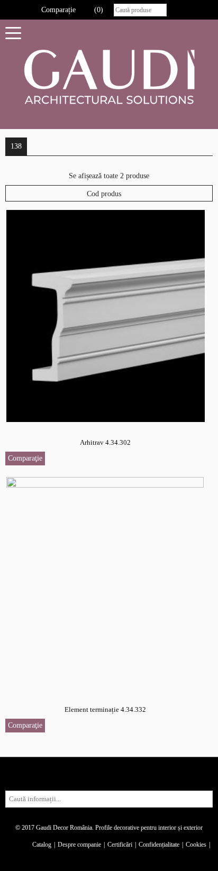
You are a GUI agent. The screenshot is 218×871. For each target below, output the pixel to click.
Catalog (41, 844)
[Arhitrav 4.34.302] (105, 315)
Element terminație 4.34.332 (105, 709)
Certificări (119, 844)
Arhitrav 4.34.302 (105, 442)
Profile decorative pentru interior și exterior (149, 827)
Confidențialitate (159, 844)
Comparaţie (25, 458)
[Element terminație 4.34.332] (105, 582)
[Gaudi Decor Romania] (109, 76)
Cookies (196, 844)
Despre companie (79, 844)
